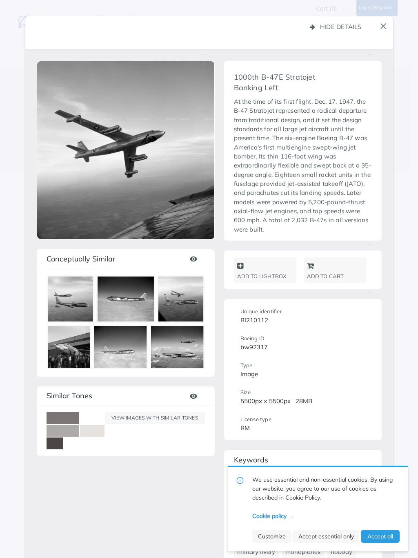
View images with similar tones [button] (154, 418)
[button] (383, 26)
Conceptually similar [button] (81, 258)
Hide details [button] (341, 27)
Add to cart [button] (325, 276)
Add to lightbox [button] (262, 276)
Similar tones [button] (69, 395)
